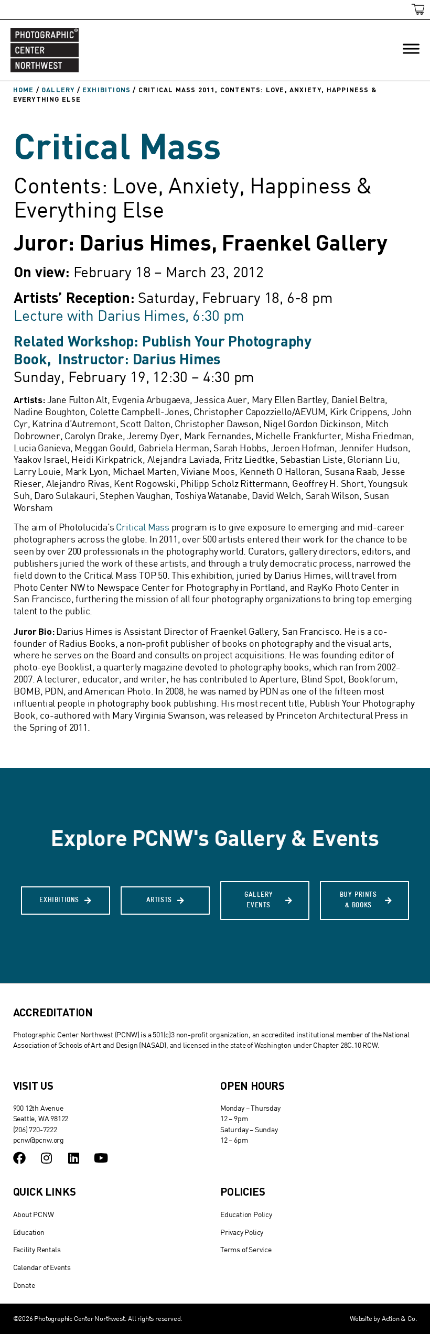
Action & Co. (399, 1318)
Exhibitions (106, 89)
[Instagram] (46, 1158)
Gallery (57, 89)
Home (23, 89)
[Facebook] (19, 1158)
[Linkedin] (73, 1158)
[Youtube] (100, 1158)
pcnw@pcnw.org (38, 1139)
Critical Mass (142, 527)
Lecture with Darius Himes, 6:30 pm (129, 315)
